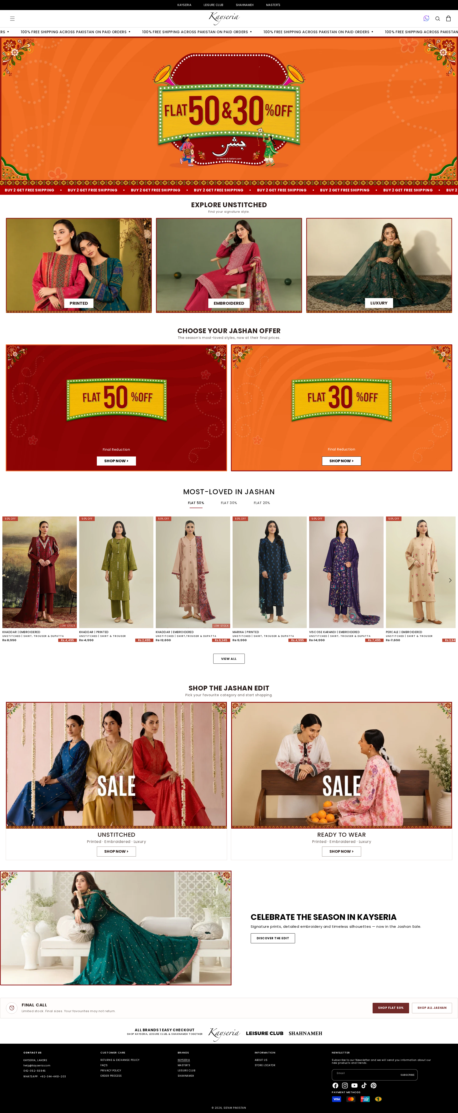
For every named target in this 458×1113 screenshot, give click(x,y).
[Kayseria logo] (224, 19)
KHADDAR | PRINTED (94, 632)
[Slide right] (450, 580)
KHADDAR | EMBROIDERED (21, 632)
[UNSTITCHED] (116, 781)
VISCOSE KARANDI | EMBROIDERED (334, 632)
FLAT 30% (229, 502)
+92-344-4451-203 (53, 1076)
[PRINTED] (79, 265)
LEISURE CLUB (213, 5)
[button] (12, 18)
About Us (261, 1060)
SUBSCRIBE (408, 1074)
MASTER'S (273, 5)
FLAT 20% (262, 502)
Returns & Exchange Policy (119, 1060)
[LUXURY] (379, 265)
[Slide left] (7, 580)
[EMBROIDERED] (229, 265)
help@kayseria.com (36, 1065)
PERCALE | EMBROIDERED (404, 632)
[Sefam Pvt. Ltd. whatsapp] (426, 18)
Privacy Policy (110, 1070)
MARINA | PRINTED (246, 632)
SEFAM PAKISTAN (235, 1108)
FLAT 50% (196, 502)
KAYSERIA (184, 5)
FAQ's (104, 1065)
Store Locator (265, 1065)
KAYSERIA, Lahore (35, 1060)
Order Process (111, 1076)
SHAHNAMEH (245, 5)
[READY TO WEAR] (341, 781)
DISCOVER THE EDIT (273, 938)
